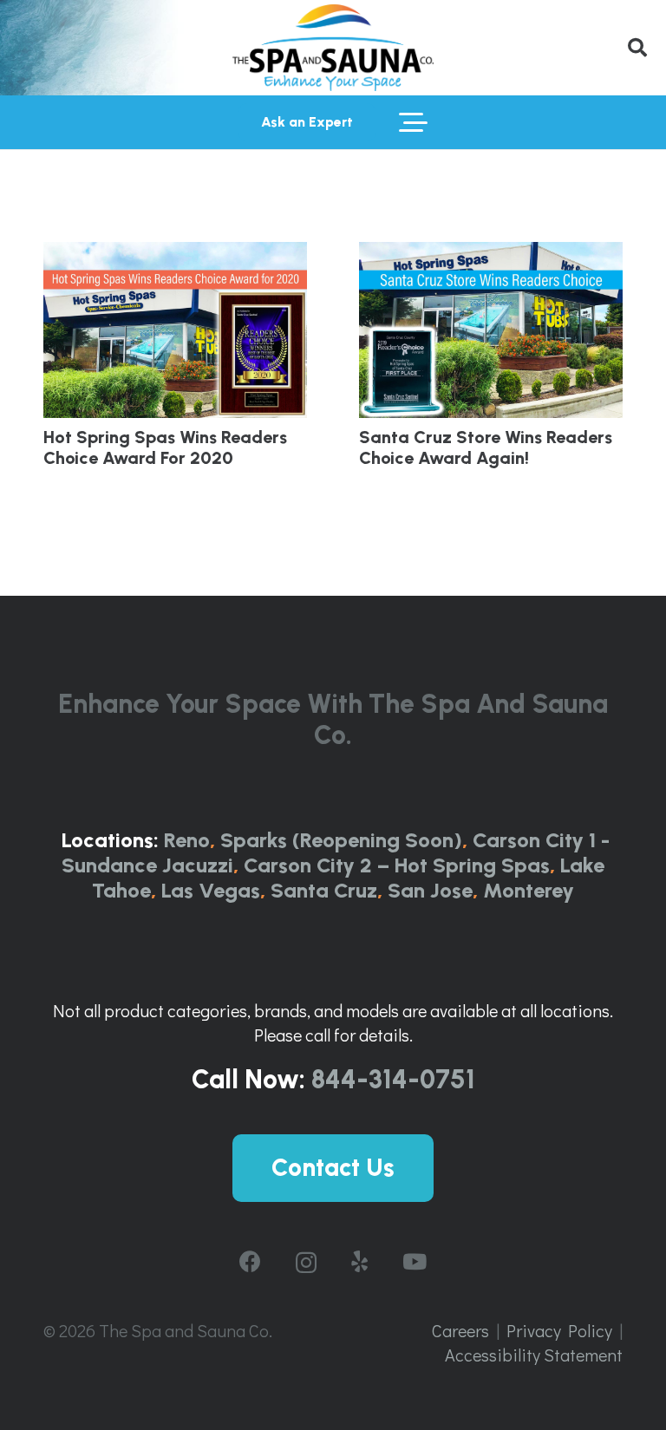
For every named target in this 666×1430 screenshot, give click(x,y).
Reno (187, 839)
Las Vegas (210, 890)
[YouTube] (414, 1261)
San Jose (430, 890)
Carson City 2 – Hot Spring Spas (397, 865)
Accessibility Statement (534, 1354)
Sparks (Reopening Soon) (341, 839)
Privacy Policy (559, 1330)
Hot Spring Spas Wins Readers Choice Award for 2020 (165, 447)
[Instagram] (306, 1262)
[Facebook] (250, 1261)
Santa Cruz (324, 890)
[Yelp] (359, 1261)
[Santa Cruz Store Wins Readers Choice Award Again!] (491, 330)
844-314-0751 (393, 1079)
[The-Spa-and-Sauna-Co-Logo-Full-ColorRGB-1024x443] (332, 47)
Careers (460, 1330)
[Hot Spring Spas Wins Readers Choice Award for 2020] (175, 330)
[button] (637, 47)
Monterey (528, 890)
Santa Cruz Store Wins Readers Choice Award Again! (485, 447)
